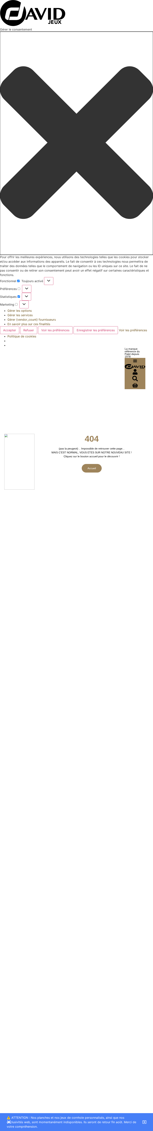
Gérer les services (20, 315)
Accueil (92, 468)
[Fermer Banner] (9, 1122)
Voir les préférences (55, 330)
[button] (76, 143)
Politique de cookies (21, 336)
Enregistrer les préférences (96, 330)
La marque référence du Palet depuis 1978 (132, 352)
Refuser (28, 330)
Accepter (9, 330)
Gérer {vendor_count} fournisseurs (31, 319)
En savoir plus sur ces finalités (28, 324)
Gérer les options (19, 310)
